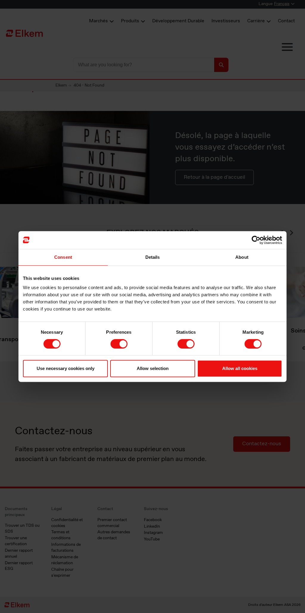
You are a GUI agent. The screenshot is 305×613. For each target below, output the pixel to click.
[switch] (119, 344)
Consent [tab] (63, 257)
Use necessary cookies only (65, 368)
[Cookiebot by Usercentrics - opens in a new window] (256, 240)
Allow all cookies (239, 368)
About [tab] (241, 257)
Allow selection (153, 368)
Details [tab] (152, 257)
